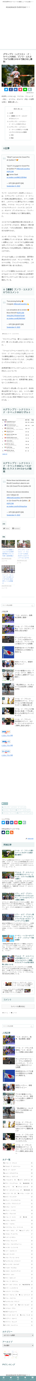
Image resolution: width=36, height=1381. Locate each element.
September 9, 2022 (13, 186)
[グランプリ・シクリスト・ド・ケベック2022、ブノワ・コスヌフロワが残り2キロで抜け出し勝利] (16, 89)
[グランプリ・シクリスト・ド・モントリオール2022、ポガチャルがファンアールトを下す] (23, 544)
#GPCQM (10, 171)
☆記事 (11, 113)
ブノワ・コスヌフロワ (24, 810)
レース (5, 803)
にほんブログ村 (7, 735)
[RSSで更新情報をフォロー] (11, 832)
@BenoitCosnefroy (23, 169)
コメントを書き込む (18, 1006)
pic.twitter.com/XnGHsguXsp (17, 506)
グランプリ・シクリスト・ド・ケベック (14, 807)
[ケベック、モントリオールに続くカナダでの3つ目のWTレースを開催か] (8, 569)
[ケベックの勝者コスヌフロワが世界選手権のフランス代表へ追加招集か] (8, 544)
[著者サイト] (3, 832)
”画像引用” (4, 454)
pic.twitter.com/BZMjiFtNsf (16, 318)
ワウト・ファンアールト (25, 813)
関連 (12, 138)
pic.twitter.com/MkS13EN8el (17, 177)
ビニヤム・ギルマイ (9, 810)
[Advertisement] (18, 31)
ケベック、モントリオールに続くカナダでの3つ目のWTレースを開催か (8, 579)
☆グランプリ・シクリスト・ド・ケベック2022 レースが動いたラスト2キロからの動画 (18, 129)
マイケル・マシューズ (10, 813)
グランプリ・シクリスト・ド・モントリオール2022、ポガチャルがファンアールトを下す (23, 554)
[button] (32, 606)
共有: (12, 135)
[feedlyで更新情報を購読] (7, 832)
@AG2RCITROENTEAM (15, 316)
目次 (15, 109)
